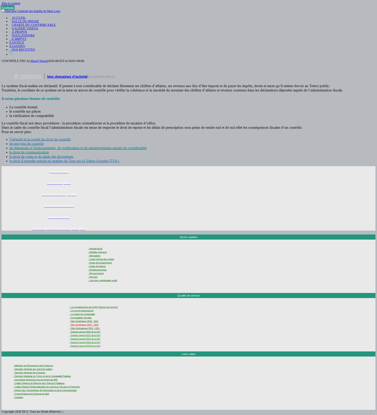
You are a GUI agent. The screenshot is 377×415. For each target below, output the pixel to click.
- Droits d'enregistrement (100, 263)
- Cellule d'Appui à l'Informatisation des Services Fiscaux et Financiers (46, 387)
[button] (11, 54)
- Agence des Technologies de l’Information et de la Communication (45, 390)
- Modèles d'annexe (97, 252)
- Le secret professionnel (81, 310)
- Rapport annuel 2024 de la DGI (85, 346)
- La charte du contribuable (82, 314)
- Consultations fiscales (81, 317)
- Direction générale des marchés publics (32, 369)
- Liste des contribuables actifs (102, 280)
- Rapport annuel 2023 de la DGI (85, 342)
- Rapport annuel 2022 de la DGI (85, 339)
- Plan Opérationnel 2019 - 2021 (85, 328)
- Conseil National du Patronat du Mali (31, 394)
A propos (28, 75)
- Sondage (18, 397)
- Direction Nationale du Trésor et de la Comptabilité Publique (42, 376)
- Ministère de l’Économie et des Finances (33, 365)
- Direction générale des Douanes (29, 372)
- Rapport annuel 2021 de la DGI (85, 335)
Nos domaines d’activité (67, 77)
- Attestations (94, 255)
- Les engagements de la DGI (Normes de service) (94, 307)
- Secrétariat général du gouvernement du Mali (35, 380)
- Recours (93, 277)
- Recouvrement (96, 273)
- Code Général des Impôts (101, 259)
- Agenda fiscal (95, 248)
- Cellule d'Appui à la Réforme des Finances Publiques (39, 383)
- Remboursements (97, 270)
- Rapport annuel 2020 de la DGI (85, 332)
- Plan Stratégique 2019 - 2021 (84, 321)
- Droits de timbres (97, 266)
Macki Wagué (39, 61)
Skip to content (11, 3)
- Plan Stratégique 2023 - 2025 (84, 325)
